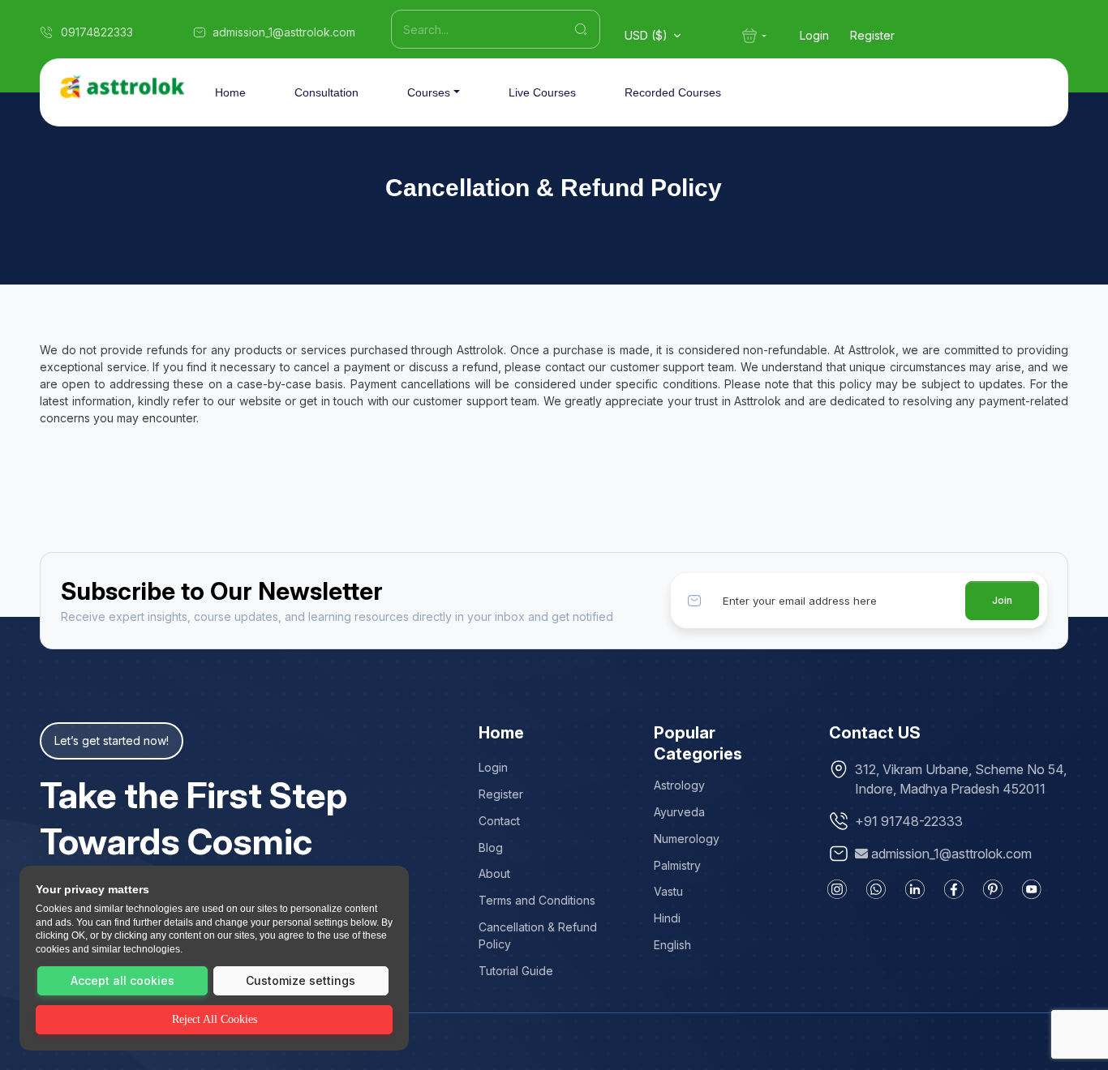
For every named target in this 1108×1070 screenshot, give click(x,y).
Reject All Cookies (214, 1019)
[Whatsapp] (876, 889)
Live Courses (542, 92)
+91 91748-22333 (909, 821)
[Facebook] (954, 889)
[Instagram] (837, 889)
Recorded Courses (673, 92)
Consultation (326, 92)
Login (814, 35)
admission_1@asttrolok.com (951, 853)
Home (230, 92)
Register (872, 35)
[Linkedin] (915, 889)
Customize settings (300, 980)
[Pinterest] (993, 889)
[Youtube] (1031, 889)
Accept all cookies (122, 980)
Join (1002, 600)
